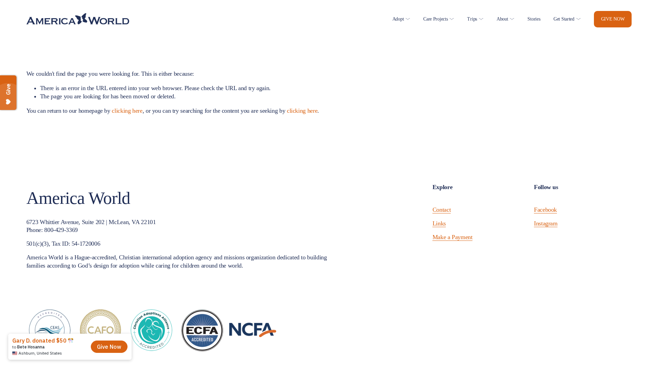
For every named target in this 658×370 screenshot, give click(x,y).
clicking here (127, 110)
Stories (533, 19)
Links (439, 223)
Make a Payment (452, 237)
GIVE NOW (613, 19)
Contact (441, 209)
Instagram (546, 223)
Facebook (545, 209)
